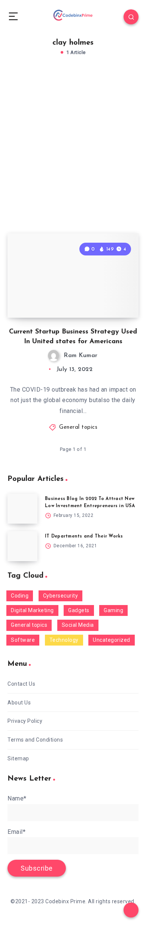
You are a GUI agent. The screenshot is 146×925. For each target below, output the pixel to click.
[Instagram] (29, 47)
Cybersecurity (60, 596)
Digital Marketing (32, 610)
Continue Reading (107, 324)
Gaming (113, 610)
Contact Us (21, 684)
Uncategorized (111, 640)
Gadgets (78, 610)
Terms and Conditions (35, 740)
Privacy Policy (24, 721)
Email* (16, 831)
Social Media (78, 625)
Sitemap (18, 758)
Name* (17, 798)
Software (23, 640)
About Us (19, 703)
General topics (78, 427)
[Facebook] (11, 47)
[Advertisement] (73, 153)
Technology (64, 640)
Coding (19, 596)
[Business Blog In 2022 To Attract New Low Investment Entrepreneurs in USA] (22, 509)
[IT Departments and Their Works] (22, 546)
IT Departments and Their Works (84, 536)
